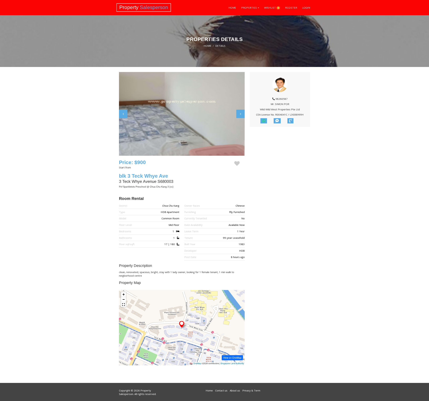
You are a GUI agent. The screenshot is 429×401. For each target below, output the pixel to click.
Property (143, 7)
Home (209, 390)
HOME (232, 7)
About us (235, 390)
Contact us (221, 390)
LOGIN (306, 7)
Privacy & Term (251, 390)
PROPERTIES (249, 7)
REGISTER (291, 7)
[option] (182, 114)
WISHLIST (271, 7)
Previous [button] (123, 114)
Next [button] (240, 114)
